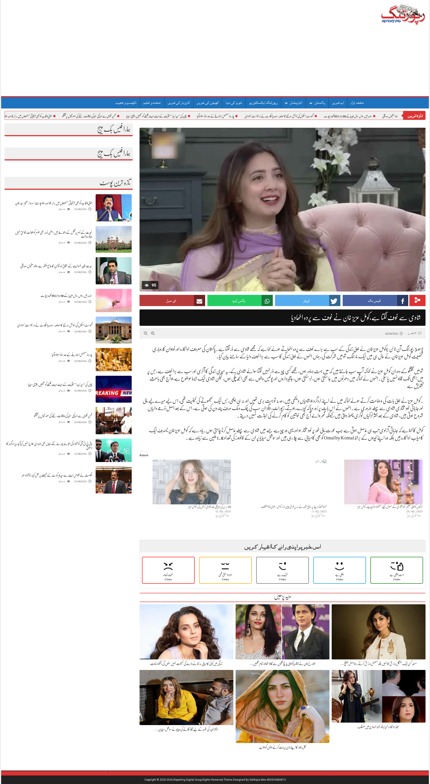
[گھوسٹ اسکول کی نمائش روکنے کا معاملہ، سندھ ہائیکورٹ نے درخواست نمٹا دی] (114, 330)
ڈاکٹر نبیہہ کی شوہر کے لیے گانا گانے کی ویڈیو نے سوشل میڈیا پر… (186, 729)
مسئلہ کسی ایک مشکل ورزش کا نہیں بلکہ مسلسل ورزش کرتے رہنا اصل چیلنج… (379, 663)
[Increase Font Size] (153, 333)
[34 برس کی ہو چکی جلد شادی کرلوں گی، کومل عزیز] (185, 482)
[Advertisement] (215, 62)
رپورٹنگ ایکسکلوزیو (263, 102)
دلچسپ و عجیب (126, 102)
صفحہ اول (357, 102)
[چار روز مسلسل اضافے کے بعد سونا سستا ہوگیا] (114, 360)
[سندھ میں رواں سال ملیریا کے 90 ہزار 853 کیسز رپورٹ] (114, 300)
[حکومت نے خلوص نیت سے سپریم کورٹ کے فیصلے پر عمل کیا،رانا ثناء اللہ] (114, 480)
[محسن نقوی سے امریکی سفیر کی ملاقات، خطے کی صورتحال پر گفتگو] (114, 421)
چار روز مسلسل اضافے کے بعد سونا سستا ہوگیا (245, 116)
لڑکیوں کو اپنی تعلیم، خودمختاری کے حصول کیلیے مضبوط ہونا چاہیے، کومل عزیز (390, 506)
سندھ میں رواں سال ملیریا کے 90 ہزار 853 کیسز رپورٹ (377, 116)
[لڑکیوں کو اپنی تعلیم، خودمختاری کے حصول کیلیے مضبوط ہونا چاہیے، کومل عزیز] (377, 482)
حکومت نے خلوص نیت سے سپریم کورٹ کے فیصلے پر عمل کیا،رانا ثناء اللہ (56, 475)
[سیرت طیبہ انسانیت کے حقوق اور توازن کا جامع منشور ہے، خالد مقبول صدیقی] (114, 271)
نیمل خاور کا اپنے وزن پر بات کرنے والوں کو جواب (282, 747)
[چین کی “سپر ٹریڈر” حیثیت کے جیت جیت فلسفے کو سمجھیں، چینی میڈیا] (114, 389)
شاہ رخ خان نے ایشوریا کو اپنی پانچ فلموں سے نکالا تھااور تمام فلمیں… (282, 663)
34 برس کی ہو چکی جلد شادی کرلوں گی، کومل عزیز (209, 506)
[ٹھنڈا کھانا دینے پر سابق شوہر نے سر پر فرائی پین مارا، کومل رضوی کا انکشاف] (281, 482)
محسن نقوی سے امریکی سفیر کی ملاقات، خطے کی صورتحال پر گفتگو (118, 116)
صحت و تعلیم (152, 102)
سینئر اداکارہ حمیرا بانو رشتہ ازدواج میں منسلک (378, 727)
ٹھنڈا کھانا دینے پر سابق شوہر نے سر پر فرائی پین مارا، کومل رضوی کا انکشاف (294, 506)
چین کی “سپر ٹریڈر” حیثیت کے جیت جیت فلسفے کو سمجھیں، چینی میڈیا (186, 116)
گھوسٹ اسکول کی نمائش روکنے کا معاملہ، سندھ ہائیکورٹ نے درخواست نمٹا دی (308, 116)
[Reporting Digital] (392, 14)
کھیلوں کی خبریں (208, 102)
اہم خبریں (338, 102)
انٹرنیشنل (296, 102)
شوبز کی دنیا (234, 102)
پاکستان (320, 102)
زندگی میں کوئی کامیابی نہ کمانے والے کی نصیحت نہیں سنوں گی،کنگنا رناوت (186, 663)
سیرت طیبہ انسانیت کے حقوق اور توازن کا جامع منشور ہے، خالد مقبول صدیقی (56, 266)
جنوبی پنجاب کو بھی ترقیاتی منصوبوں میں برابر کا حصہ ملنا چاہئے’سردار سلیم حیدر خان (46, 116)
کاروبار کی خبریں (179, 102)
